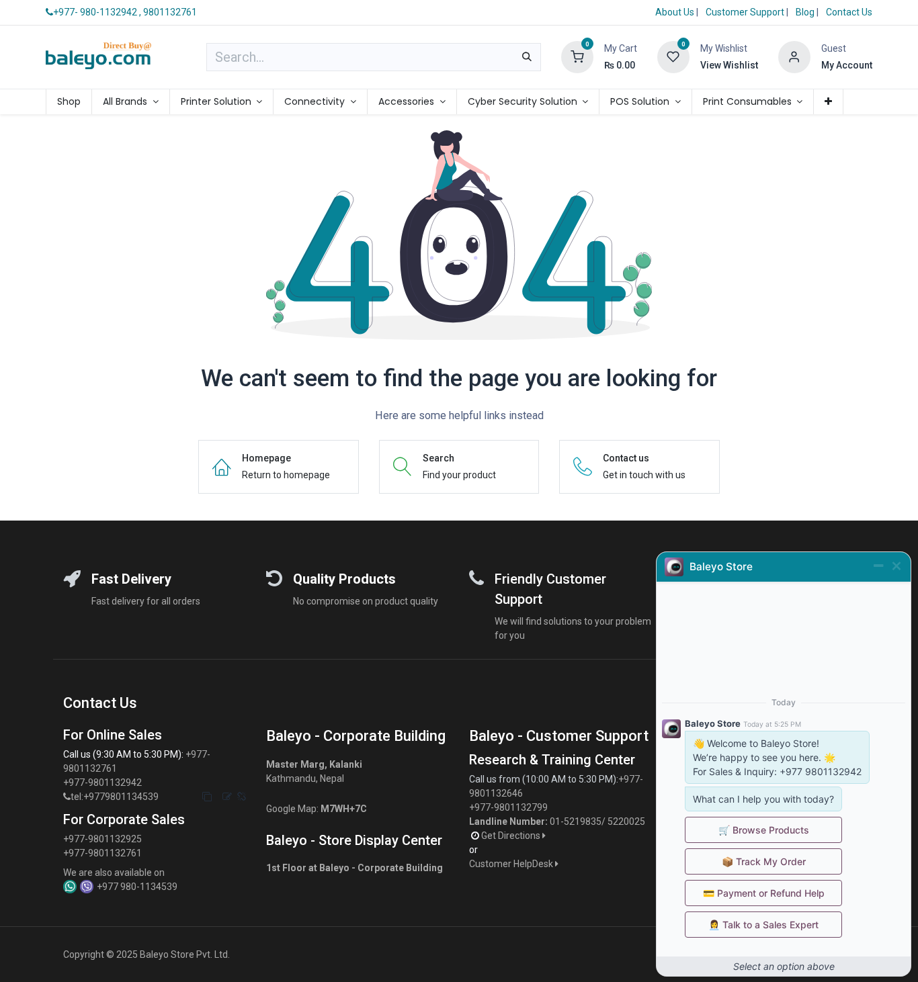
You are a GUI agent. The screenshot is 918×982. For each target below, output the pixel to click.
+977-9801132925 (102, 839)
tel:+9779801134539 (115, 796)
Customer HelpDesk (512, 863)
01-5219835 (575, 821)
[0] (577, 56)
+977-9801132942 (103, 782)
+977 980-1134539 (137, 886)
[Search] (526, 57)
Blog (806, 12)
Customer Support (746, 12)
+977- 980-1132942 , (97, 12)
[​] (67, 797)
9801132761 (170, 12)
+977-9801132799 (508, 807)
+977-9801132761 (102, 853)
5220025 (626, 821)
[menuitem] (68, 101)
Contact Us (849, 12)
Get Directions (511, 835)
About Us (674, 12)
